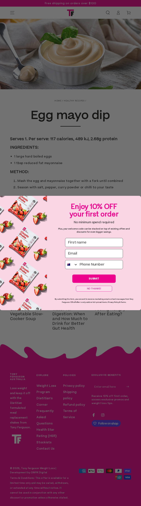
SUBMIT (94, 278)
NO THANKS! (94, 288)
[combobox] (71, 264)
